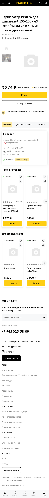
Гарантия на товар (10, 448)
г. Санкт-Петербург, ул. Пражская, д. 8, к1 (20, 140)
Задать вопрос (11, 358)
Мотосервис (7, 406)
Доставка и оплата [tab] (24, 124)
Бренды (5, 463)
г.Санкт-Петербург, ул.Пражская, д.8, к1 (21, 341)
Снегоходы (7, 396)
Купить (24, 95)
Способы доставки (11, 442)
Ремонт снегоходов (11, 427)
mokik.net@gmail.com (15, 151)
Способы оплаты (10, 437)
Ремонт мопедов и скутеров (15, 411)
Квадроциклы (8, 390)
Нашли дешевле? (40, 88)
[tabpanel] (24, 148)
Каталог (5, 364)
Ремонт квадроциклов (12, 422)
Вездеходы (7, 380)
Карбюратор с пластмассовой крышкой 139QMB (10, 208)
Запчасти (6, 385)
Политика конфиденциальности (13, 485)
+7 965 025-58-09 (15, 331)
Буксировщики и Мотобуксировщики (20, 375)
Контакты (6, 453)
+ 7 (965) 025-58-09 (15, 148)
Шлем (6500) (9, 268)
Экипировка (7, 401)
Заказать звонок (11, 470)
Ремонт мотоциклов (11, 416)
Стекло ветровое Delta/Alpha (34, 269)
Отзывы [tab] (41, 124)
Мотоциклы (7, 370)
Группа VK (10, 351)
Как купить (7, 432)
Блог (4, 458)
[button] (3, 3)
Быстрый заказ (24, 103)
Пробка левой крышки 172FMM (36, 207)
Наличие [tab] (7, 124)
